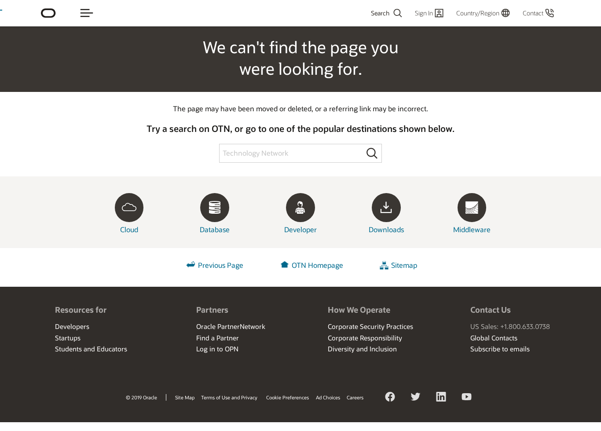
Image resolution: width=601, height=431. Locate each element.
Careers (355, 397)
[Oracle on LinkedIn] (441, 398)
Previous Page (220, 265)
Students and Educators (91, 348)
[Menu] (87, 13)
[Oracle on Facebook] (390, 398)
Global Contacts (493, 337)
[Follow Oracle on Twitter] (415, 398)
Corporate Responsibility (365, 337)
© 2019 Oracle (141, 397)
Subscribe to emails (500, 348)
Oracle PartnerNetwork (230, 326)
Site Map (184, 397)
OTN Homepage (317, 265)
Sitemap (404, 265)
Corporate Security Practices (370, 326)
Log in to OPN (217, 348)
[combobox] (362, 13)
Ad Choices (328, 397)
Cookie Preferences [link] (287, 397)
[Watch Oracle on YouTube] (466, 398)
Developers (72, 326)
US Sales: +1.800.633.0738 (510, 326)
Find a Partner (217, 337)
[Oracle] (48, 13)
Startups (68, 337)
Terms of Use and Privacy (229, 397)
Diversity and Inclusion (362, 348)
